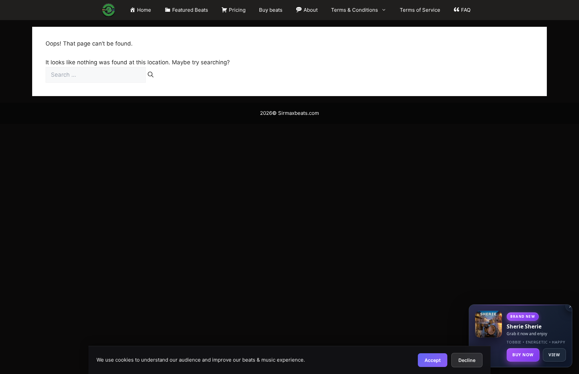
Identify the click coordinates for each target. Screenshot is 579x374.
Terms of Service (420, 10)
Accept (433, 360)
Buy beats (270, 10)
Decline (466, 360)
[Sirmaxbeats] (108, 10)
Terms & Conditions (354, 10)
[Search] (150, 75)
